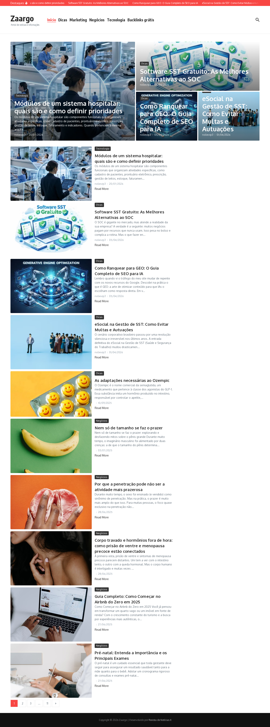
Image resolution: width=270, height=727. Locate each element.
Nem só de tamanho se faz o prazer (129, 427)
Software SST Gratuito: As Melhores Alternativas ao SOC (194, 75)
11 (47, 703)
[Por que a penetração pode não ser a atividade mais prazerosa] (51, 502)
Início (51, 19)
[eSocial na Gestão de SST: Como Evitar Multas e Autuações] (51, 342)
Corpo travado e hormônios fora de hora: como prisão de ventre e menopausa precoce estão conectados (133, 546)
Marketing (78, 19)
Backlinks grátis (140, 19)
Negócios (97, 19)
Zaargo (22, 18)
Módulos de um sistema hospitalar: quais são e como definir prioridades (68, 107)
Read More (102, 188)
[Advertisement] (222, 206)
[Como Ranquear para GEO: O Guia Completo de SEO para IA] (51, 286)
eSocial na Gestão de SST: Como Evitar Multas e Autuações (224, 114)
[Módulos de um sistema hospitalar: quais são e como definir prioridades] (51, 174)
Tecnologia (116, 19)
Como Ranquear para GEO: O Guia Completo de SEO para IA (166, 117)
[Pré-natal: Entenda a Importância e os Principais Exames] (51, 671)
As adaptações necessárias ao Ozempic (132, 380)
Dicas (62, 19)
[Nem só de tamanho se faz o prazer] (51, 446)
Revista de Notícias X (160, 719)
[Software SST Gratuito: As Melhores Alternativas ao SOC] (51, 230)
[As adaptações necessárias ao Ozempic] (51, 394)
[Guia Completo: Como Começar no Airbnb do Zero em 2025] (51, 614)
